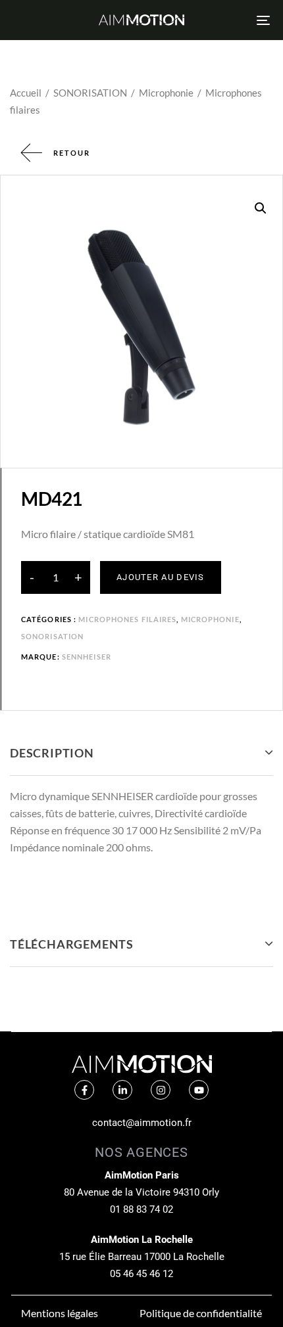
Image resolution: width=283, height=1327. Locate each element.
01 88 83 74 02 (141, 1209)
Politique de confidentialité (201, 1313)
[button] (260, 208)
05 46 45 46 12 (141, 1274)
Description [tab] (52, 753)
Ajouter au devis (160, 577)
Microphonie (166, 93)
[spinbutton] (55, 577)
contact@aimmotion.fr (142, 1123)
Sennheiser (86, 656)
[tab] (141, 753)
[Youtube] (199, 1090)
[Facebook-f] (84, 1090)
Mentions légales (59, 1313)
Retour (71, 152)
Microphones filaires (127, 619)
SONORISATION (90, 93)
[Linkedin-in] (122, 1090)
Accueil (25, 93)
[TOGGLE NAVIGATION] (227, 20)
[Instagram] (160, 1090)
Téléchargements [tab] (72, 944)
